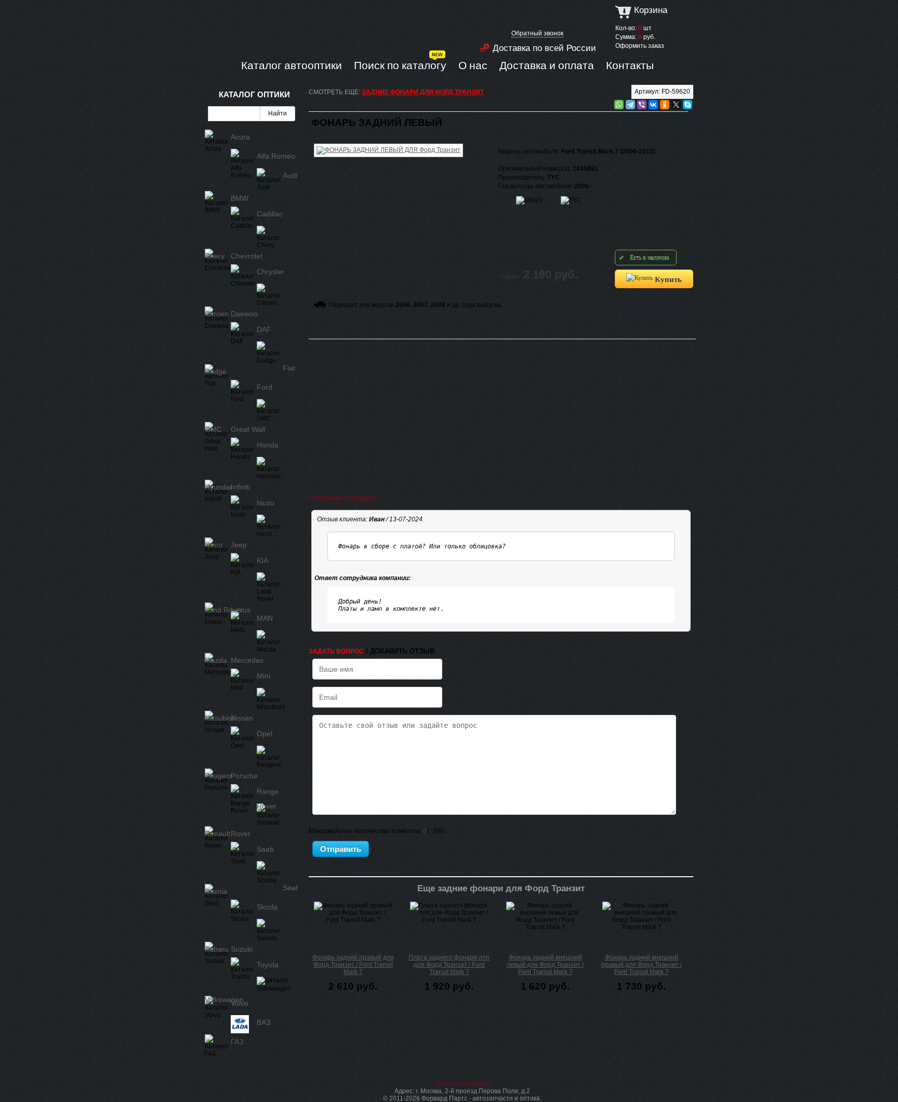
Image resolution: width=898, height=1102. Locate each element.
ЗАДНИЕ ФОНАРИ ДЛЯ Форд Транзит (423, 92)
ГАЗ (237, 1041)
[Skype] (687, 104)
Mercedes (247, 660)
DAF (264, 329)
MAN (265, 618)
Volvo (239, 1003)
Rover (240, 833)
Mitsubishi (221, 718)
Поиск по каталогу (400, 65)
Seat (290, 887)
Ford (264, 387)
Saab (265, 849)
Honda (268, 445)
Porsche (244, 776)
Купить (667, 279)
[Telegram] (630, 104)
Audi (290, 175)
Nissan (242, 718)
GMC (213, 429)
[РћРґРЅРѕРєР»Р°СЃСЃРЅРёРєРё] (664, 104)
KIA (262, 560)
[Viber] (641, 104)
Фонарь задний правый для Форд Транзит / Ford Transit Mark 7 (353, 965)
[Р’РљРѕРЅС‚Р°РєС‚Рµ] (653, 104)
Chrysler (270, 271)
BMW (239, 198)
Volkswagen (224, 999)
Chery (214, 256)
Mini (263, 676)
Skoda (267, 907)
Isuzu (265, 502)
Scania (216, 891)
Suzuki (242, 949)
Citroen (217, 314)
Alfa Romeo (276, 156)
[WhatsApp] (619, 104)
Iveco (213, 545)
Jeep (239, 545)
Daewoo (244, 314)
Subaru (217, 949)
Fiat (289, 368)
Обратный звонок (537, 33)
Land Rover (224, 610)
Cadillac (270, 214)
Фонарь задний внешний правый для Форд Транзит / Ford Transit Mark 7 (641, 965)
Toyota (268, 964)
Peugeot (218, 776)
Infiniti (240, 487)
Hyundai (218, 487)
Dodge (216, 371)
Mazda (216, 660)
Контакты (630, 65)
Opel (264, 733)
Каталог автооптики (291, 65)
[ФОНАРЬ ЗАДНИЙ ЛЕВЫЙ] (388, 142)
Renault (217, 833)
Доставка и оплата (546, 65)
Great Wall (248, 429)
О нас (472, 65)
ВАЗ (263, 1022)
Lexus (240, 610)
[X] (676, 104)
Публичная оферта (462, 1083)
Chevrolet (246, 256)
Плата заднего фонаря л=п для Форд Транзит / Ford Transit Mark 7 (449, 965)
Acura (240, 137)
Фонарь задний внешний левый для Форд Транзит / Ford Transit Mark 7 (545, 965)
